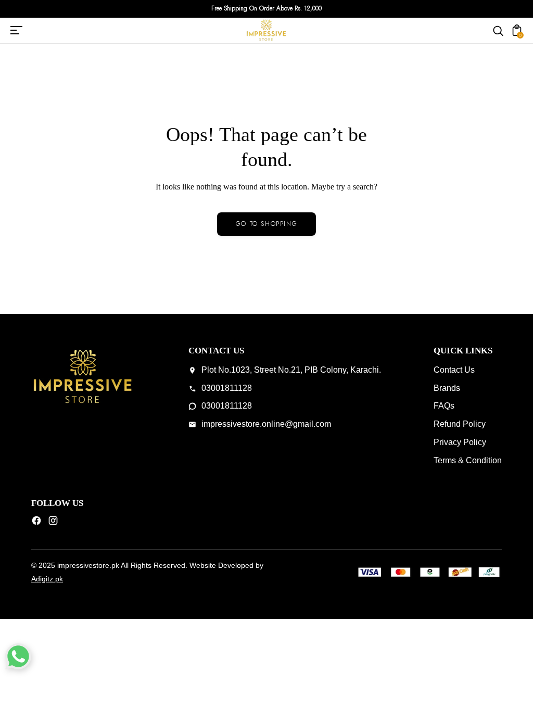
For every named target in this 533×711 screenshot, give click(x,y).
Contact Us (454, 369)
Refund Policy (460, 424)
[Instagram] (53, 523)
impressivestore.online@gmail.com (266, 424)
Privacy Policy (460, 442)
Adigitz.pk (47, 579)
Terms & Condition (468, 460)
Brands (447, 388)
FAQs (444, 405)
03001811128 (226, 388)
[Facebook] (36, 523)
